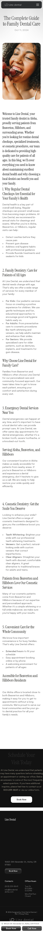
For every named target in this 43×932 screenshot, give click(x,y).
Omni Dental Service (28, 912)
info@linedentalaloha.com (11, 890)
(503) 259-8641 (11, 886)
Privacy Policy (23, 914)
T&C (16, 914)
